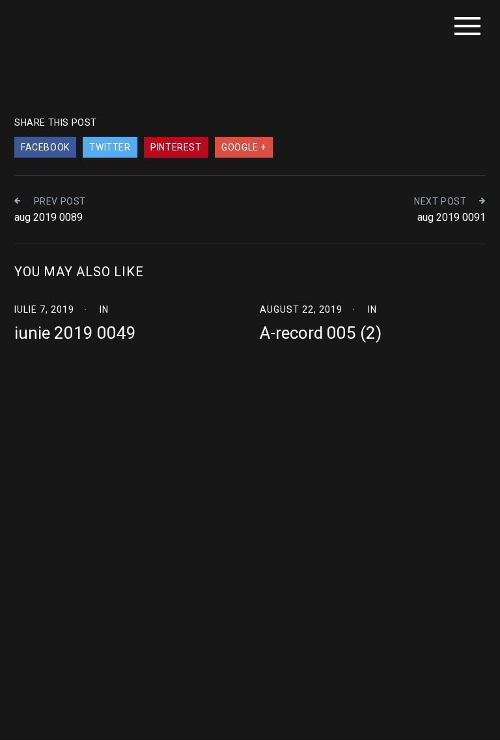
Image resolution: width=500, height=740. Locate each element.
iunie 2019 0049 (75, 333)
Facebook (45, 147)
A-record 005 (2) (321, 333)
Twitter (109, 147)
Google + (243, 147)
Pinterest (175, 147)
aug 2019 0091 (451, 217)
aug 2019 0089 (48, 217)
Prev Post (60, 201)
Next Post (440, 201)
